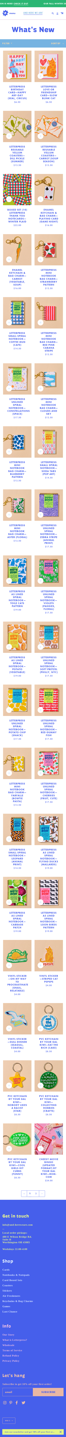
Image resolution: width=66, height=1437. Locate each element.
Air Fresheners (11, 1296)
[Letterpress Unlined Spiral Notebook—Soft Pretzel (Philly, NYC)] (49, 637)
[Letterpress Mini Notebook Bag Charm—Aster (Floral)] (17, 505)
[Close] (60, 1431)
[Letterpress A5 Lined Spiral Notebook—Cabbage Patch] (17, 892)
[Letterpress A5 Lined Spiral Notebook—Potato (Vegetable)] (17, 637)
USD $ (7, 1421)
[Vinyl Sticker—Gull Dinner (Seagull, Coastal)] (17, 1018)
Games (6, 1306)
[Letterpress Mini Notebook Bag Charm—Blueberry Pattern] (17, 442)
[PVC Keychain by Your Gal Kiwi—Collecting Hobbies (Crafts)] (49, 1076)
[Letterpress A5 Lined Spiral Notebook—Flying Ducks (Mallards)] (49, 829)
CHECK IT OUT (21, 3)
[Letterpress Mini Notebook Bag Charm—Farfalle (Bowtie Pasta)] (17, 763)
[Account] (57, 13)
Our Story (8, 1334)
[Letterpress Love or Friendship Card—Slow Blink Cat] (49, 66)
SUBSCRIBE (48, 1392)
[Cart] (62, 13)
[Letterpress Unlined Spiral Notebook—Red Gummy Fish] (49, 700)
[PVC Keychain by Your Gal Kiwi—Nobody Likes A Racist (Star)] (17, 1076)
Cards (6, 1269)
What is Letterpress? (14, 1340)
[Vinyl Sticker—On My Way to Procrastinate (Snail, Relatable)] (17, 955)
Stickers (7, 1290)
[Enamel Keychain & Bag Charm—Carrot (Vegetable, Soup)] (17, 250)
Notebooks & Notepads (16, 1275)
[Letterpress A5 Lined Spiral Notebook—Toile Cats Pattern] (17, 571)
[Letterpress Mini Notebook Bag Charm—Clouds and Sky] (49, 379)
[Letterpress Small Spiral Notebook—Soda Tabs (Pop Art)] (49, 442)
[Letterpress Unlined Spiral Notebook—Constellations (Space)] (17, 379)
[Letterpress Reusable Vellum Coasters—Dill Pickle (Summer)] (17, 126)
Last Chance (9, 1311)
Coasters (7, 1285)
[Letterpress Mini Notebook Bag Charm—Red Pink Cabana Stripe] (49, 313)
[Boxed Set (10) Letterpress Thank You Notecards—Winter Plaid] (17, 189)
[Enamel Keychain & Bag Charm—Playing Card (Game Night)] (49, 189)
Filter (6, 43)
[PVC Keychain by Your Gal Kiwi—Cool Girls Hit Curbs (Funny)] (17, 1139)
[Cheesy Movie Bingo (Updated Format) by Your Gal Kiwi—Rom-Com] (49, 1139)
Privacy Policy (10, 1361)
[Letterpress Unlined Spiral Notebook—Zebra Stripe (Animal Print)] (49, 505)
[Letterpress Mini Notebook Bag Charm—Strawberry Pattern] (49, 250)
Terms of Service (12, 1350)
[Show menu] (9, 13)
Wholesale (8, 1345)
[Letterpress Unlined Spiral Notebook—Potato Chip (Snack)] (17, 700)
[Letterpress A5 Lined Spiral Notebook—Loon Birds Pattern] (49, 892)
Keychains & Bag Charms (17, 1301)
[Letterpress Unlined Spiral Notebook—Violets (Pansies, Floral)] (49, 571)
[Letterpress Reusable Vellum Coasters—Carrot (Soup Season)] (49, 126)
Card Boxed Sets (12, 1280)
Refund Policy (10, 1355)
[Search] (52, 13)
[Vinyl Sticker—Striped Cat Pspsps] (49, 955)
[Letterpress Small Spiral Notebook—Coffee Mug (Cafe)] (17, 313)
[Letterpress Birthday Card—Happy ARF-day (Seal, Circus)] (17, 66)
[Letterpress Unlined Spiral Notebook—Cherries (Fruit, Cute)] (49, 763)
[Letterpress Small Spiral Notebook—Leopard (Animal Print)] (17, 829)
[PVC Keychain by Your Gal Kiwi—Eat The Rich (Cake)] (49, 1018)
